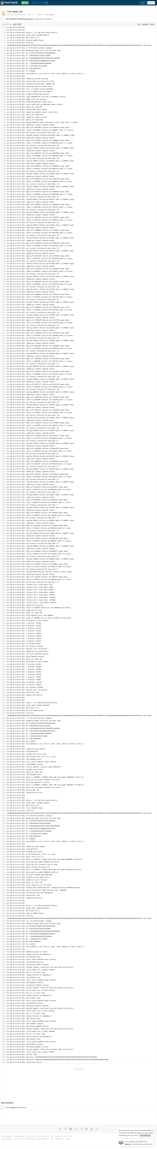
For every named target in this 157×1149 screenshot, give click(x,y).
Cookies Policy (134, 1135)
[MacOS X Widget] (86, 1129)
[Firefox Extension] (65, 1129)
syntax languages (19, 1136)
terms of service (30, 1139)
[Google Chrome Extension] (60, 1129)
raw (139, 24)
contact (68, 1139)
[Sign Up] (121, 1143)
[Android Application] (81, 1129)
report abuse (60, 1139)
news (66, 1136)
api (52, 1136)
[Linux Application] (97, 1129)
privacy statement (7, 1139)
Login (143, 3)
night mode (45, 1136)
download (145, 24)
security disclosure (42, 1139)
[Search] (46, 2)
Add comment (49, 14)
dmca (52, 1139)
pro (71, 1136)
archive (29, 1136)
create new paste (6, 1136)
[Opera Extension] (91, 1129)
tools (38, 1136)
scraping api (59, 1136)
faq (34, 1136)
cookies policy (18, 1139)
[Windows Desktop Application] (76, 1129)
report (152, 24)
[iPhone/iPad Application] (70, 1129)
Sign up (151, 3)
